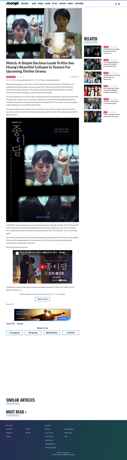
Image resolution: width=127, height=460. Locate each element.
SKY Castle (55, 294)
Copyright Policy (50, 444)
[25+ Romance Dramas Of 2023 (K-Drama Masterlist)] (92, 77)
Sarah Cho (75, 77)
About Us (48, 429)
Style (54, 4)
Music (70, 4)
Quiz (34, 4)
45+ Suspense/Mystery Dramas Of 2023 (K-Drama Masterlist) (111, 64)
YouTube (28, 432)
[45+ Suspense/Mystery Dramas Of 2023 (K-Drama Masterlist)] (92, 64)
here (19, 290)
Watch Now (43, 299)
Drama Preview (11, 76)
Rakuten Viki (67, 454)
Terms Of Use (49, 432)
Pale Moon (36, 80)
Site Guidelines (69, 429)
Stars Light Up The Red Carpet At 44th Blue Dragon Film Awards (111, 90)
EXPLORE (24, 4)
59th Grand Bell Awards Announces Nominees (112, 115)
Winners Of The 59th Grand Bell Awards (111, 102)
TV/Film (106, 99)
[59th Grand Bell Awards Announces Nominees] (92, 116)
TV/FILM (62, 4)
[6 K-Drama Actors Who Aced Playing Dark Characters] (92, 51)
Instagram (52, 333)
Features (79, 4)
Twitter (34, 333)
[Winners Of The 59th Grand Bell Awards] (92, 103)
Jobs (66, 436)
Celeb (47, 4)
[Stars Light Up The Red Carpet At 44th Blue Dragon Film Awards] (92, 90)
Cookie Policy (49, 440)
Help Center (68, 432)
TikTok (27, 429)
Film (105, 112)
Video (40, 4)
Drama (106, 46)
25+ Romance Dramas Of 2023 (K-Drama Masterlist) (112, 77)
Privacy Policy (49, 436)
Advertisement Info (51, 447)
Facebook (15, 333)
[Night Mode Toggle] (119, 4)
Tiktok (71, 333)
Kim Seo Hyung (11, 80)
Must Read (15, 412)
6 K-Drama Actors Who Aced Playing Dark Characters (111, 51)
